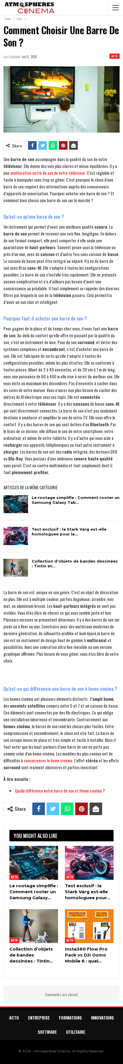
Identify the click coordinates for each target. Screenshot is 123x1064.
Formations (70, 1017)
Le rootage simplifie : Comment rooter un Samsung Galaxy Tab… (76, 500)
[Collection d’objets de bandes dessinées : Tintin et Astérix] (15, 568)
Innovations (102, 1017)
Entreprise (39, 1017)
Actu (114, 56)
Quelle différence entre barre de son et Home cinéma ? (60, 790)
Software (47, 1032)
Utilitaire (75, 1032)
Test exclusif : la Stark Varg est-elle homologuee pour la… (69, 531)
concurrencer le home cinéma (48, 760)
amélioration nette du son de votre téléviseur (47, 173)
